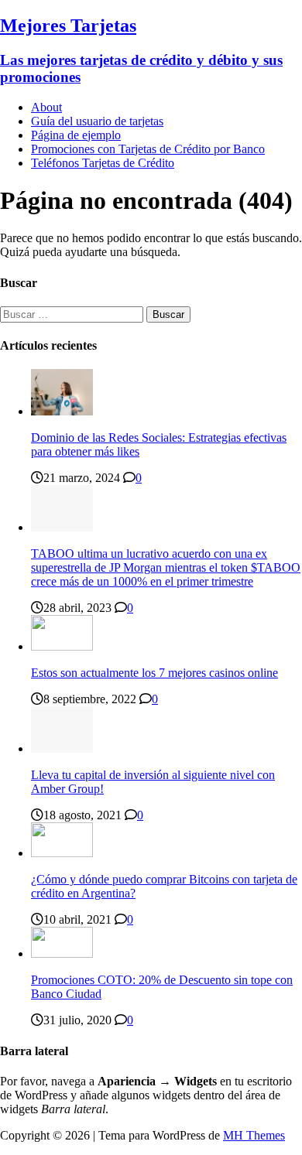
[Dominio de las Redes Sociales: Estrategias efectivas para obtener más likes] (62, 411)
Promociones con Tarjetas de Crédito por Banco (148, 148)
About (46, 107)
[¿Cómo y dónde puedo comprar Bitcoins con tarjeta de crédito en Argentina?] (62, 852)
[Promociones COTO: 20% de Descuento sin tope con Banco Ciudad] (62, 953)
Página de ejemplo (76, 135)
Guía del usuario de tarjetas (97, 121)
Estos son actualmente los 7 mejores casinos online (154, 672)
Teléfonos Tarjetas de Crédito (102, 162)
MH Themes (254, 1135)
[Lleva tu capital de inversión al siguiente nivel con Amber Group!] (62, 748)
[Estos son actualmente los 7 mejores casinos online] (62, 646)
